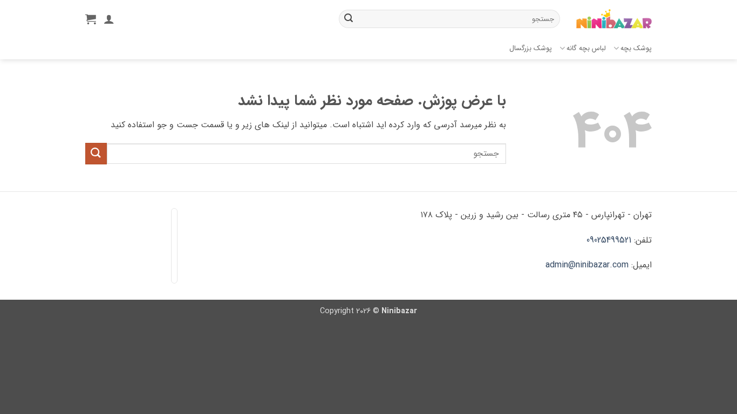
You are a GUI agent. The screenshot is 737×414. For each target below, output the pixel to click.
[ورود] (109, 19)
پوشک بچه (636, 48)
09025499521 (608, 240)
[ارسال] (348, 19)
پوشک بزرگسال (530, 48)
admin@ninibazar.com (587, 265)
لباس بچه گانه (586, 48)
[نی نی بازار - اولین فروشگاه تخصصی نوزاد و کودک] (614, 19)
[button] (90, 19)
